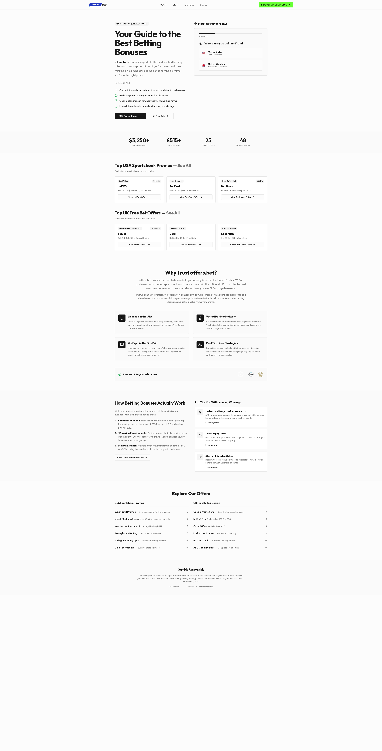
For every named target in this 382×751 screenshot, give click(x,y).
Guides (203, 5)
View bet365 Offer (137, 197)
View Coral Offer (189, 244)
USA (162, 4)
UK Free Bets (159, 116)
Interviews (189, 5)
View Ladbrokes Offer (241, 244)
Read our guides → (213, 423)
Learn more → (211, 445)
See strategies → (212, 467)
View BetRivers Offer (241, 197)
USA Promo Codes (128, 116)
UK (174, 4)
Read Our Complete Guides (130, 457)
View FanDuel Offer (189, 197)
